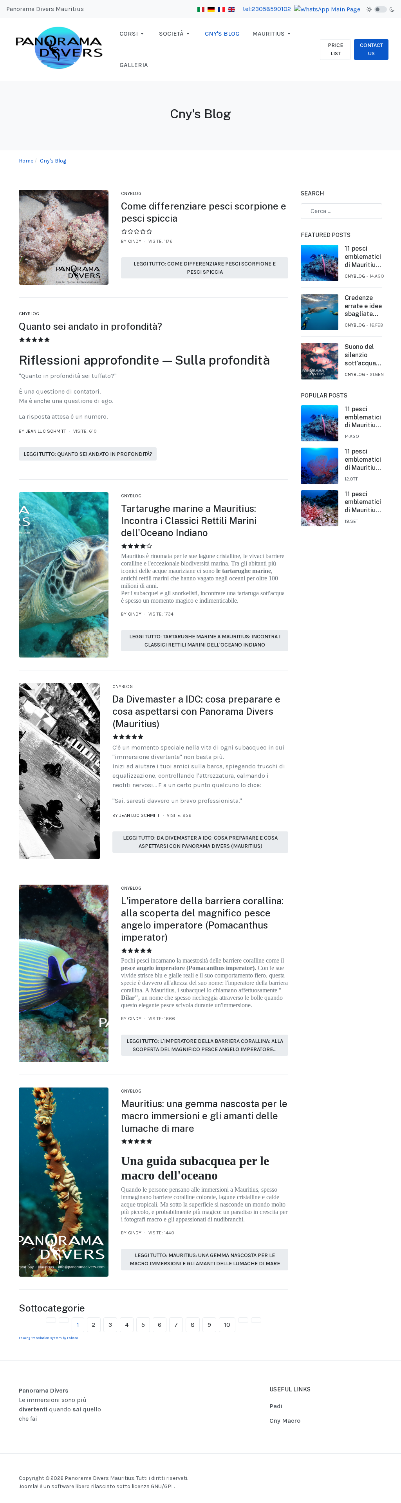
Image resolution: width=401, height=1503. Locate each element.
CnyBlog (131, 193)
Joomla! (28, 1486)
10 (227, 1324)
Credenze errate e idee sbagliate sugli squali (363, 306)
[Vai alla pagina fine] (256, 1320)
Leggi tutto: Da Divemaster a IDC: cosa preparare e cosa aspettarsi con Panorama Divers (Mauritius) (200, 842)
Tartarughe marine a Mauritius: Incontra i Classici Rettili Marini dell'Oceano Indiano (188, 520)
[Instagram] (367, 1470)
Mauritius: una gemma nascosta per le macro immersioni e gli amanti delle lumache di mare (204, 1115)
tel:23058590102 (267, 9)
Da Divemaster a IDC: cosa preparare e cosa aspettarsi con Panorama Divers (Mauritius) (196, 711)
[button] (133, 33)
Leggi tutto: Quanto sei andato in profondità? (87, 454)
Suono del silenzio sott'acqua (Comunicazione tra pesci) (368, 355)
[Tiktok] (377, 1470)
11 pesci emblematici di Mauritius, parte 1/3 (363, 257)
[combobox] (341, 211)
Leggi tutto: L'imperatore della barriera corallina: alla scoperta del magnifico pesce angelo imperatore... (204, 1045)
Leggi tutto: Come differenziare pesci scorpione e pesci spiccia (205, 267)
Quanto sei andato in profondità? (90, 326)
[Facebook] (357, 1470)
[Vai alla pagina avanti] (243, 1320)
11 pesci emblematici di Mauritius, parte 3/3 (363, 460)
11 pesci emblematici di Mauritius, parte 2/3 (363, 502)
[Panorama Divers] (59, 48)
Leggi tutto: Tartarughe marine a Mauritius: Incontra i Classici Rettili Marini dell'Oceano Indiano (204, 640)
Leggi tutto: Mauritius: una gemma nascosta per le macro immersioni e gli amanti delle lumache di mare (205, 1259)
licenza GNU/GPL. (153, 1486)
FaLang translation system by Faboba (48, 1338)
